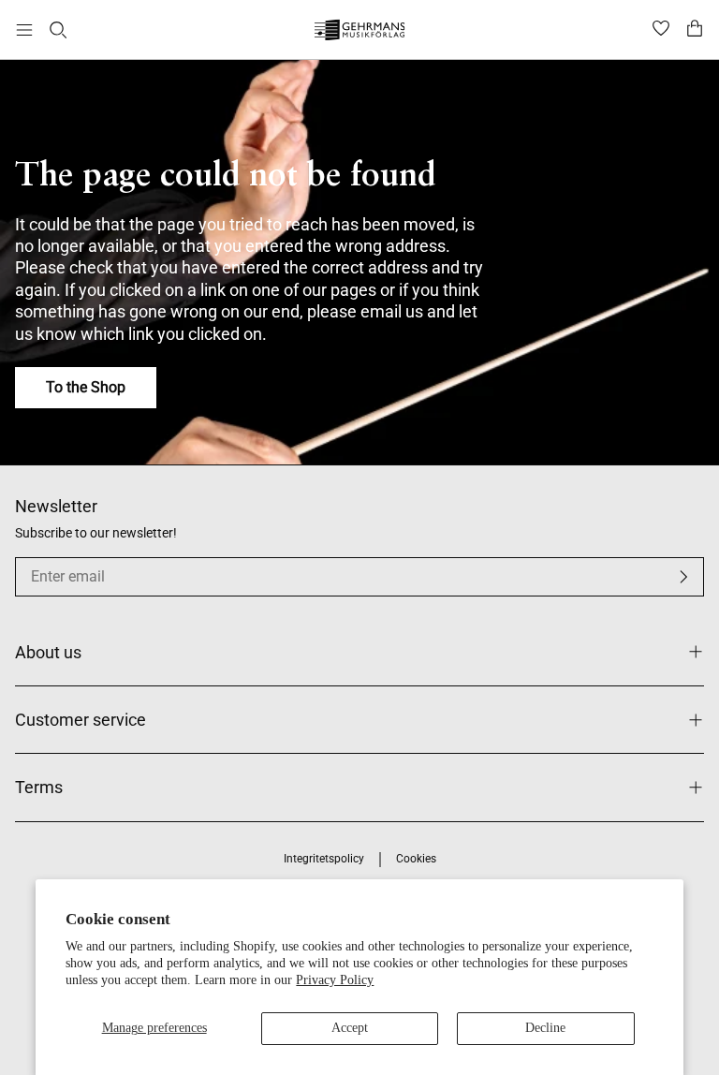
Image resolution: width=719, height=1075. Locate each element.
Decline (545, 1028)
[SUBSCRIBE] (683, 576)
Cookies (416, 858)
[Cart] (694, 30)
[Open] (24, 30)
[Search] (58, 30)
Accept (349, 1028)
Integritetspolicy (324, 858)
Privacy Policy (335, 980)
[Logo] (360, 32)
